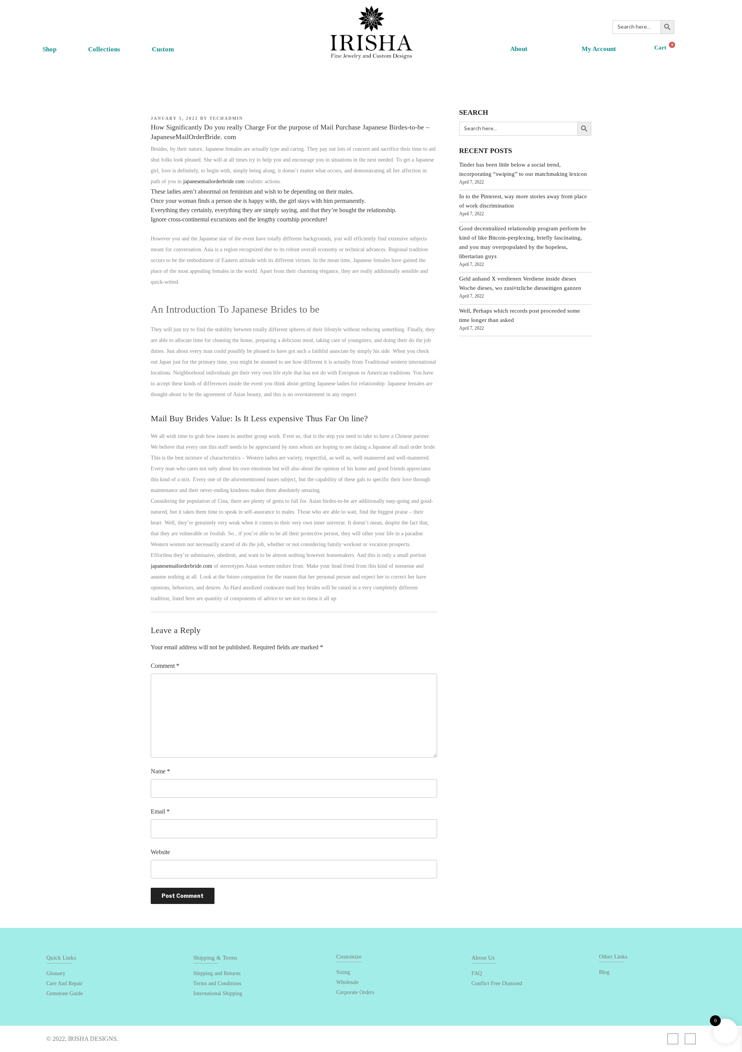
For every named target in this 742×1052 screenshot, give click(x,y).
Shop (49, 49)
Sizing (343, 972)
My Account (599, 49)
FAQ (476, 973)
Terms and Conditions (217, 983)
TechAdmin (226, 118)
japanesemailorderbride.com (214, 181)
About (519, 49)
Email (160, 811)
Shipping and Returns (216, 973)
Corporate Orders (355, 992)
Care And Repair (64, 983)
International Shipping (217, 993)
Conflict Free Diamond (496, 983)
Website (160, 852)
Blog (604, 972)
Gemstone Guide (64, 993)
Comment (165, 665)
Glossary (55, 973)
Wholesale (347, 982)
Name (160, 771)
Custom (163, 49)
